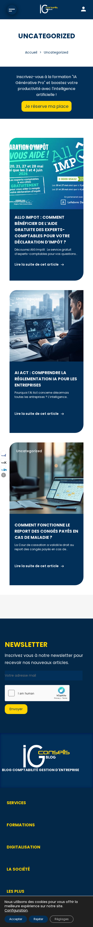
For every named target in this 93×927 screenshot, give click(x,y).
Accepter (15, 919)
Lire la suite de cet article (37, 264)
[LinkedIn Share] (3, 468)
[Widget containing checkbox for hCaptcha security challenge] (37, 693)
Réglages (62, 919)
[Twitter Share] (3, 460)
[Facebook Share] (3, 453)
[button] (3, 475)
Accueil (31, 52)
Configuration (16, 910)
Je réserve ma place (46, 106)
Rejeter (38, 919)
